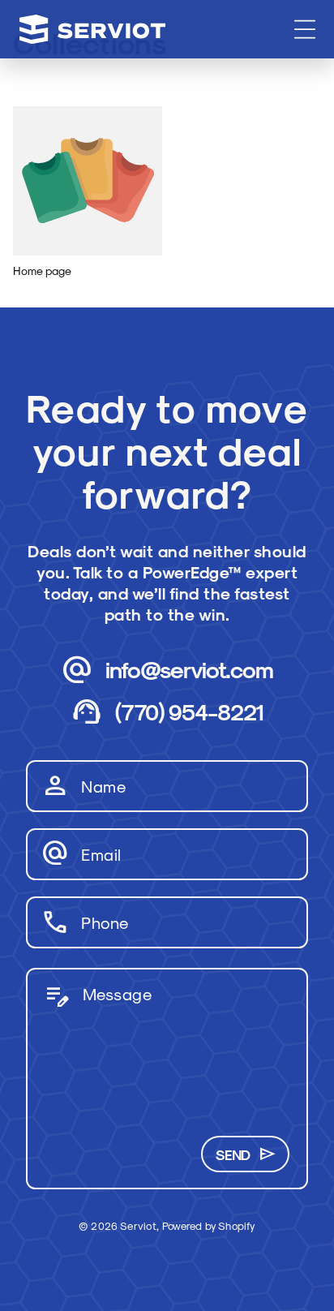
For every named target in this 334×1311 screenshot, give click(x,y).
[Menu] (305, 29)
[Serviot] (92, 29)
